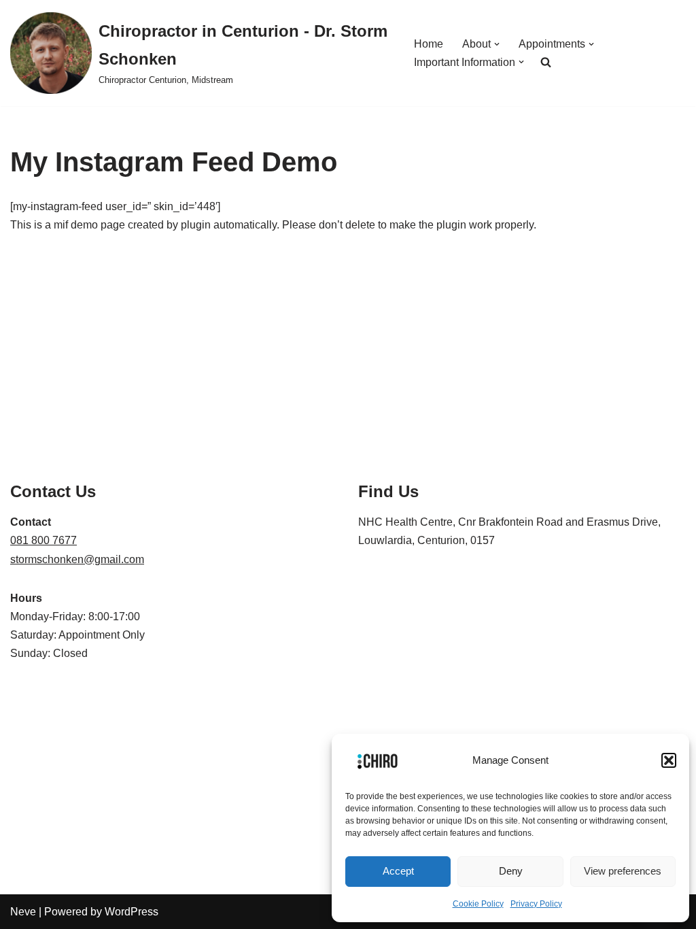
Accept (398, 871)
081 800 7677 (43, 540)
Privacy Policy (536, 904)
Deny (511, 871)
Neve (23, 911)
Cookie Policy (478, 904)
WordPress (131, 911)
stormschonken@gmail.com (77, 559)
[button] (669, 760)
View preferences (622, 871)
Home (428, 44)
